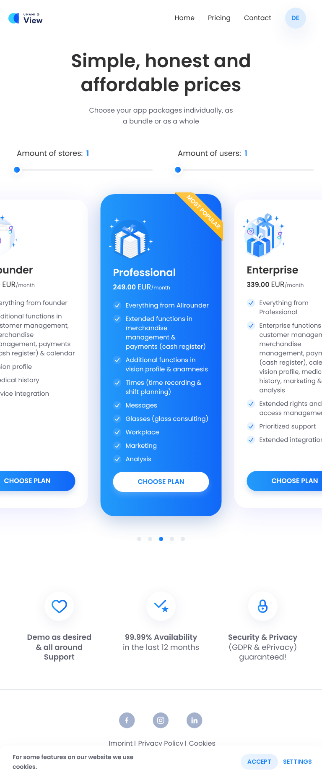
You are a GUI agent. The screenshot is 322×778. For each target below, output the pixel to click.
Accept (259, 761)
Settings (297, 761)
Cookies (202, 743)
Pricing (219, 18)
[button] (139, 539)
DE (295, 18)
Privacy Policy (160, 743)
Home (184, 18)
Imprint (120, 743)
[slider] (17, 170)
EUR (18, 284)
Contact (257, 18)
